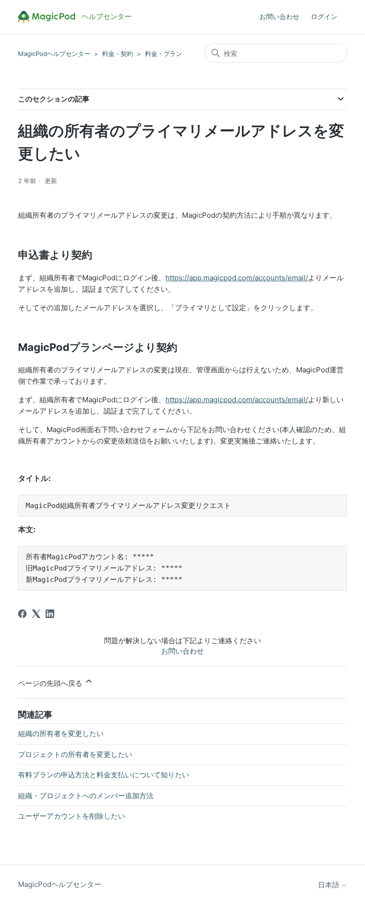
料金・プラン (163, 53)
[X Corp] (36, 613)
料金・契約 (117, 53)
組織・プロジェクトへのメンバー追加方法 (86, 795)
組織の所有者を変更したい (61, 733)
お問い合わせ (279, 16)
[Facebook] (22, 613)
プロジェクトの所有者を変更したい (75, 754)
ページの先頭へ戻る (51, 683)
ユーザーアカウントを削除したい (71, 816)
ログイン (324, 16)
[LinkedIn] (50, 613)
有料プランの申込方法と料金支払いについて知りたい (103, 774)
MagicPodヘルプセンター (54, 53)
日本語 (329, 885)
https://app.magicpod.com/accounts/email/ (236, 277)
